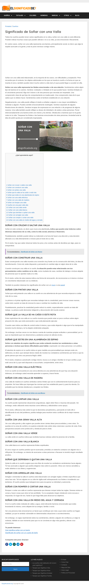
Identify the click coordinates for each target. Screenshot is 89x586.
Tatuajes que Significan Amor (41, 570)
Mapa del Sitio (65, 567)
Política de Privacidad (68, 573)
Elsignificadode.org (7, 583)
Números (44, 15)
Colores (32, 15)
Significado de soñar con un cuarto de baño (21, 533)
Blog (77, 15)
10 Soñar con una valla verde (16, 207)
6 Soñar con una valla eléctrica (17, 197)
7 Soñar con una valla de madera (17, 200)
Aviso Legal (65, 570)
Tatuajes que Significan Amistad (42, 573)
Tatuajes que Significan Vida (41, 568)
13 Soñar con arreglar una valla (17, 215)
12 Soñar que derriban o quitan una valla (20, 212)
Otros (66, 15)
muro (53, 285)
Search (15, 569)
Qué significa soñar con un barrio (17, 530)
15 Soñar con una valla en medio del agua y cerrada (24, 220)
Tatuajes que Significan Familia (42, 576)
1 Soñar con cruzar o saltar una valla (19, 185)
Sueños (7, 15)
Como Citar (64, 562)
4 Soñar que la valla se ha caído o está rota (21, 192)
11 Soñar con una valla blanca (16, 210)
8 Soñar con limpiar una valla (16, 202)
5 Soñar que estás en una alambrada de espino (22, 195)
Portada (8, 26)
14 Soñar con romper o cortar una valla (19, 217)
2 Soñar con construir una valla (17, 187)
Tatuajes (19, 15)
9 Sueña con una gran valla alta (17, 205)
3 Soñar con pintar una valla (16, 190)
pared (62, 285)
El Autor (63, 559)
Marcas (55, 15)
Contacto (64, 565)
